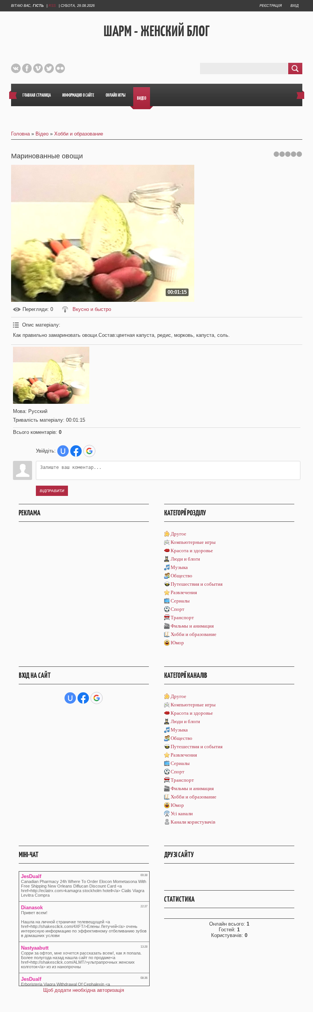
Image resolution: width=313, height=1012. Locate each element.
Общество (181, 576)
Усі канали (182, 813)
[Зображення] (51, 375)
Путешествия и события (197, 584)
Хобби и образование (78, 134)
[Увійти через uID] (63, 451)
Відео (41, 134)
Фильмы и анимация (192, 626)
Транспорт (182, 617)
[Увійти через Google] (89, 451)
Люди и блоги (185, 559)
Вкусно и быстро (92, 309)
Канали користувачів (193, 822)
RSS (52, 6)
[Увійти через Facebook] (76, 451)
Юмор (177, 642)
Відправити (52, 491)
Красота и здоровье (192, 550)
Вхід (294, 6)
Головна (20, 134)
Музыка (179, 567)
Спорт (177, 609)
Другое (178, 534)
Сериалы (180, 601)
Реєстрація (271, 6)
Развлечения (184, 592)
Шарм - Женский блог (156, 31)
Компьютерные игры (193, 542)
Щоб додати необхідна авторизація (83, 990)
